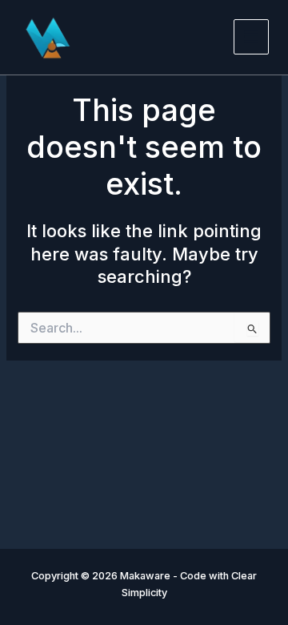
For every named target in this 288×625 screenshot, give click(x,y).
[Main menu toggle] (251, 36)
